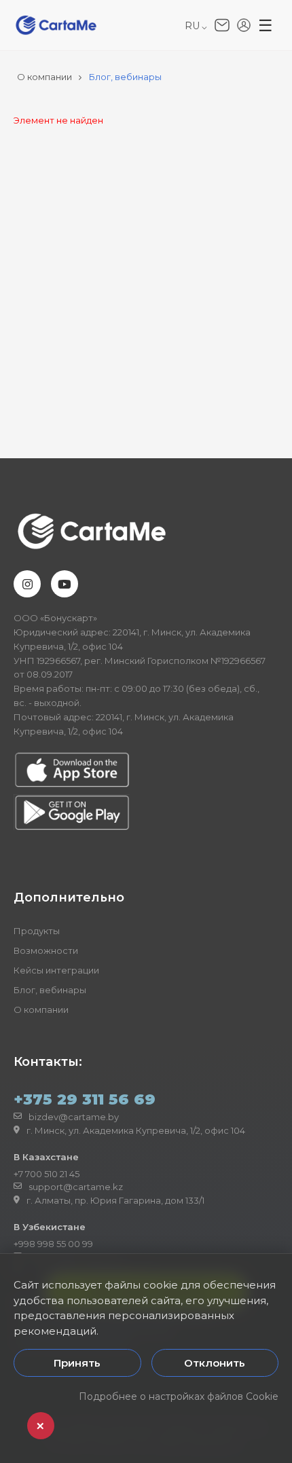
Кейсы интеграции (56, 970)
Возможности (46, 950)
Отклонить (214, 1362)
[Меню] (265, 26)
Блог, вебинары (50, 989)
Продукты (37, 930)
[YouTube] (64, 583)
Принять (77, 1362)
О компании (41, 1009)
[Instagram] (27, 583)
